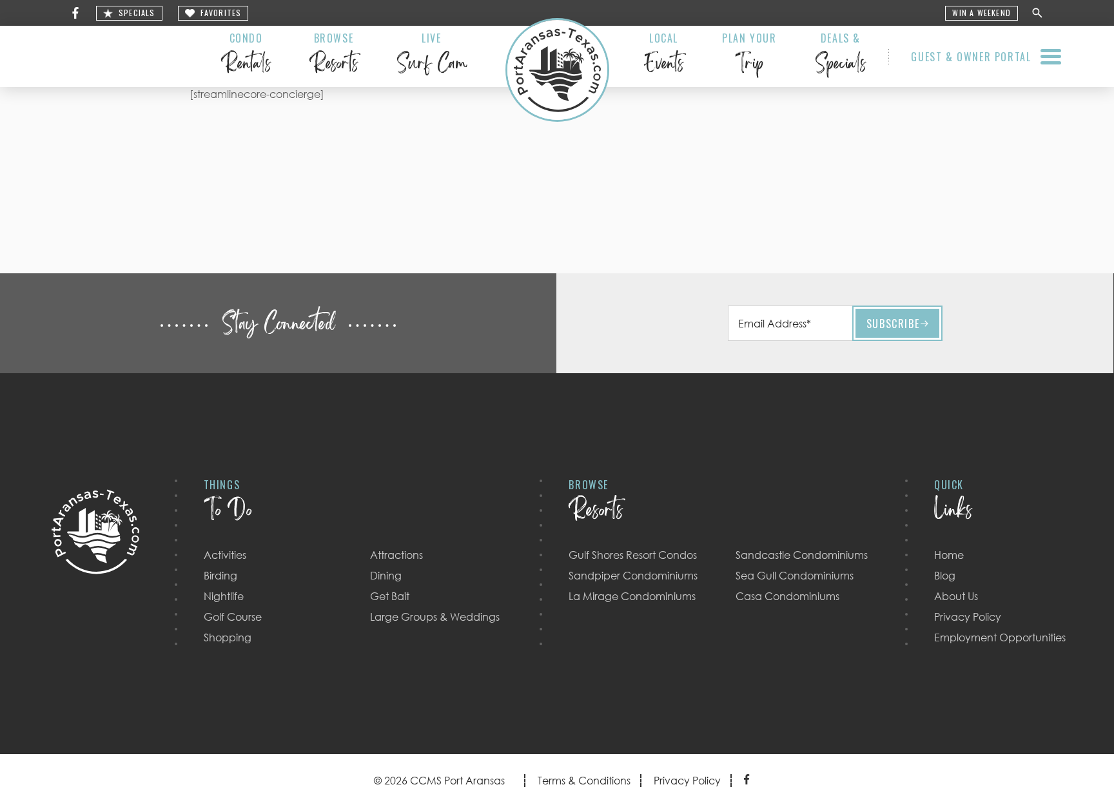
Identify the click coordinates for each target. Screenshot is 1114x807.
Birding (220, 575)
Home (949, 555)
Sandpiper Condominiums (633, 575)
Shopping (227, 637)
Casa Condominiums (787, 596)
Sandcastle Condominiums (802, 555)
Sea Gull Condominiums (795, 575)
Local (663, 55)
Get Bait (389, 596)
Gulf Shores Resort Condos (633, 555)
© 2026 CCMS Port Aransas (439, 780)
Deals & (840, 55)
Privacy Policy (967, 616)
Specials (137, 13)
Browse (333, 55)
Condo (246, 55)
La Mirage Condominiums (632, 596)
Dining (386, 575)
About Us (956, 596)
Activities (225, 555)
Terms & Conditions (584, 780)
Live (431, 55)
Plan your (749, 55)
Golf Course (233, 616)
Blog (944, 575)
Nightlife (224, 596)
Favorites (221, 13)
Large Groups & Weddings (435, 616)
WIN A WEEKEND (981, 13)
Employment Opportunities (1000, 637)
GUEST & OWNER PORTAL (971, 57)
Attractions (396, 555)
